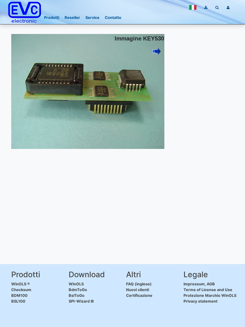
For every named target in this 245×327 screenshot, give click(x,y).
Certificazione (139, 295)
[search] (217, 7)
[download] (206, 7)
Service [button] (92, 17)
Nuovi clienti (137, 289)
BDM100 (19, 295)
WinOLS (76, 284)
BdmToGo (78, 289)
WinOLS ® (20, 284)
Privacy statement (200, 301)
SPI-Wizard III (81, 301)
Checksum (21, 289)
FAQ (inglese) (139, 284)
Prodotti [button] (51, 17)
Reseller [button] (72, 17)
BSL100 (18, 301)
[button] (192, 7)
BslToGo (76, 295)
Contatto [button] (113, 17)
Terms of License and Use (208, 289)
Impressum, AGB (199, 284)
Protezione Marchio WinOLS (210, 295)
